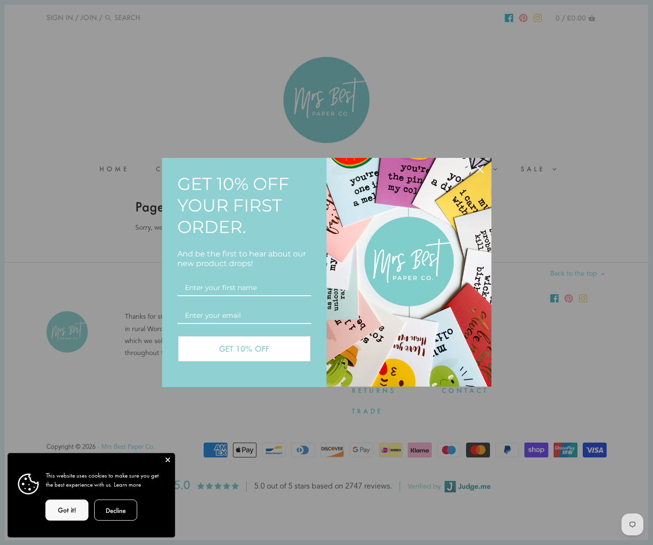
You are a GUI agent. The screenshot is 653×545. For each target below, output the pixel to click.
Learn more (127, 484)
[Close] (479, 169)
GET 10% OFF (244, 349)
